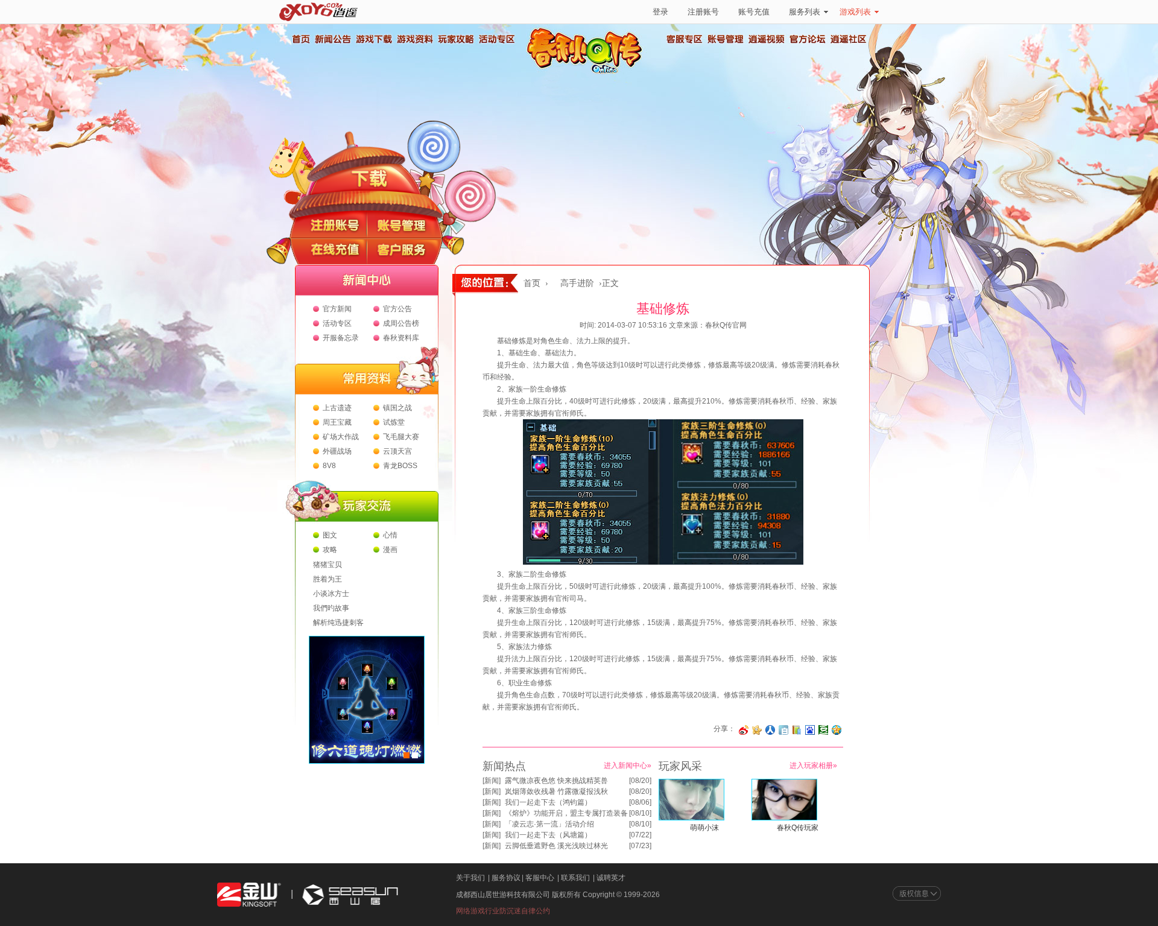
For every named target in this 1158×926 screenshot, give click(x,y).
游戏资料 (414, 39)
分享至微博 (743, 730)
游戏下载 (373, 39)
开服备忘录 (341, 338)
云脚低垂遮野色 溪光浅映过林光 (556, 846)
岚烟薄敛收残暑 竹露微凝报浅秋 (556, 791)
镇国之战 (397, 408)
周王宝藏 (337, 422)
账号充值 (754, 11)
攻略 (330, 549)
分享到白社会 (783, 730)
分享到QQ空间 (836, 730)
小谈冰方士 (331, 593)
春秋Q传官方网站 (588, 72)
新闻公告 (332, 39)
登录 (660, 11)
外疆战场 (337, 451)
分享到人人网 (770, 730)
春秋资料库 (401, 338)
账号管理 (725, 39)
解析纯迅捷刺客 (338, 622)
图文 (330, 535)
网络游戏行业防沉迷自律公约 (503, 911)
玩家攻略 (455, 39)
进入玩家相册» (813, 765)
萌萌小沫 (704, 827)
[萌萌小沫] (691, 818)
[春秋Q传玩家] (784, 818)
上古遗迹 (337, 408)
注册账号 (703, 11)
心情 (390, 535)
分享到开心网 (757, 730)
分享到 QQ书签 (797, 730)
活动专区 (496, 39)
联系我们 (575, 878)
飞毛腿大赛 (401, 437)
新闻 (491, 780)
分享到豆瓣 (823, 730)
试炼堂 (394, 422)
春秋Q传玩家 (797, 827)
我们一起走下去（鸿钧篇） (548, 802)
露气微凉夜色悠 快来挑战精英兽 (556, 780)
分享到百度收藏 (810, 730)
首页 (300, 39)
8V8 (329, 465)
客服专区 (684, 39)
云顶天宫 (397, 451)
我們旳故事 (331, 608)
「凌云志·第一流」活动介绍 (549, 824)
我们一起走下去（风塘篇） (548, 835)
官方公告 (397, 309)
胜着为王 (327, 579)
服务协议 (506, 878)
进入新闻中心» (627, 765)
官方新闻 (337, 309)
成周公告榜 (401, 323)
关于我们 (470, 878)
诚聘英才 (610, 878)
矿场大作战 (341, 437)
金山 (249, 895)
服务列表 (804, 11)
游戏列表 (855, 11)
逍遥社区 (848, 39)
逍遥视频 (766, 39)
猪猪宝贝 (327, 564)
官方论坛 (807, 39)
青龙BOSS (400, 465)
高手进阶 (577, 283)
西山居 (348, 895)
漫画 (390, 549)
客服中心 (539, 878)
